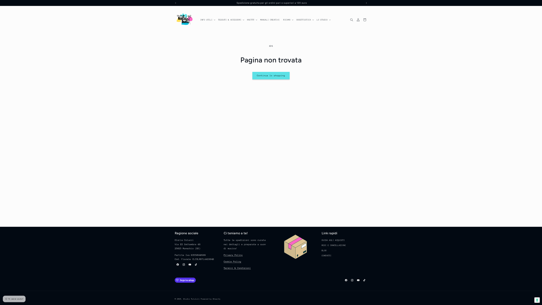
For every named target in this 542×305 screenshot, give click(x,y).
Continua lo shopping (271, 75)
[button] (207, 20)
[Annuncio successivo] (366, 3)
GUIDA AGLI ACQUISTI (333, 240)
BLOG (324, 250)
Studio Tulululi (191, 299)
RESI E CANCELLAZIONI (334, 245)
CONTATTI (326, 255)
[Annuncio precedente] (175, 3)
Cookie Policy (232, 261)
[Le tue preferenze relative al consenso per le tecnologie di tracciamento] (537, 300)
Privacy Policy (233, 255)
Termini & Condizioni (237, 268)
